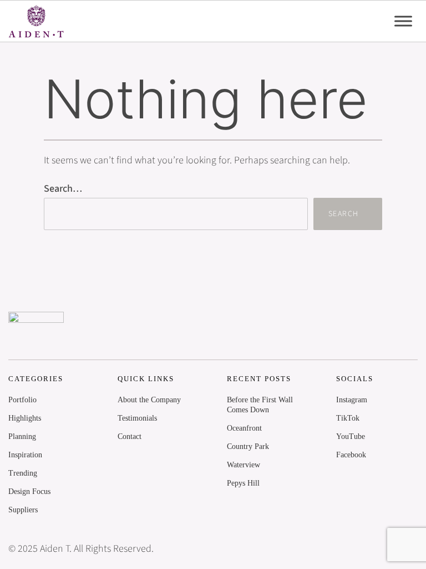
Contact (129, 436)
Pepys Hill (243, 483)
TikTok (347, 418)
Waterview (243, 465)
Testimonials (137, 418)
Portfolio (22, 400)
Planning (22, 436)
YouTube (350, 436)
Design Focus (29, 491)
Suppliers (23, 510)
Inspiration (25, 455)
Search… (63, 189)
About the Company (149, 400)
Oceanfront (244, 428)
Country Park (248, 446)
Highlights (24, 418)
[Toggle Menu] (403, 21)
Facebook (351, 455)
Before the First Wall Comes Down (260, 405)
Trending (22, 473)
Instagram (351, 400)
